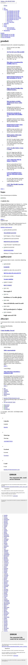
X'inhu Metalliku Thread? (8, 330)
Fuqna (5, 26)
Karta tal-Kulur (10, 27)
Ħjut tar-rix (9, 20)
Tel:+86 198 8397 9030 (9, 402)
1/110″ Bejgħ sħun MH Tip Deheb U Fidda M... (14, 160)
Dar (5, 8)
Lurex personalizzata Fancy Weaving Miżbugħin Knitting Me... (14, 174)
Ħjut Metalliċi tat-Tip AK (13, 12)
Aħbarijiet (6, 23)
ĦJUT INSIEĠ (8, 285)
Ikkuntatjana (7, 30)
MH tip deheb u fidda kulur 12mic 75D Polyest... (14, 135)
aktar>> (2, 188)
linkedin (6, 427)
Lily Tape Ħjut (10, 22)
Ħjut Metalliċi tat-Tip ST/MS (14, 18)
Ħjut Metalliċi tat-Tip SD (13, 13)
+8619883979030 (8, 441)
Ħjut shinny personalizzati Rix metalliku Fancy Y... (15, 63)
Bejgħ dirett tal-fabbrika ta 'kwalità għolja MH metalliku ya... (14, 114)
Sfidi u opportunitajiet (9, 350)
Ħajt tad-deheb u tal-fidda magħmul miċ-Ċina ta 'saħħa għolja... (14, 103)
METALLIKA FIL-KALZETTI (12, 273)
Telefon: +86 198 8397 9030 (8, 1)
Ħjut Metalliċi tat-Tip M (13, 19)
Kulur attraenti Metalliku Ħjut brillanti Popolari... (15, 89)
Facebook (6, 455)
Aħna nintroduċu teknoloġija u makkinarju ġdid (12, 372)
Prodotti (6, 9)
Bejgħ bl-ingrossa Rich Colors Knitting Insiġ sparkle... (15, 125)
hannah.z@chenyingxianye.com (12, 398)
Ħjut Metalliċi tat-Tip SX (13, 15)
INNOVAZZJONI (8, 250)
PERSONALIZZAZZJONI (11, 241)
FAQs (5, 25)
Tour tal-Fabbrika (11, 29)
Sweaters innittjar (8, 279)
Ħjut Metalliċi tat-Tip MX (13, 16)
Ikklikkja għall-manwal (6, 227)
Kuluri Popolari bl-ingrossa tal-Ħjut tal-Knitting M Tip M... (15, 77)
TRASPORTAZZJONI (10, 233)
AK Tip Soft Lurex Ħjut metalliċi (15, 52)
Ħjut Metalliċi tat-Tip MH (13, 11)
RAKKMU (7, 267)
